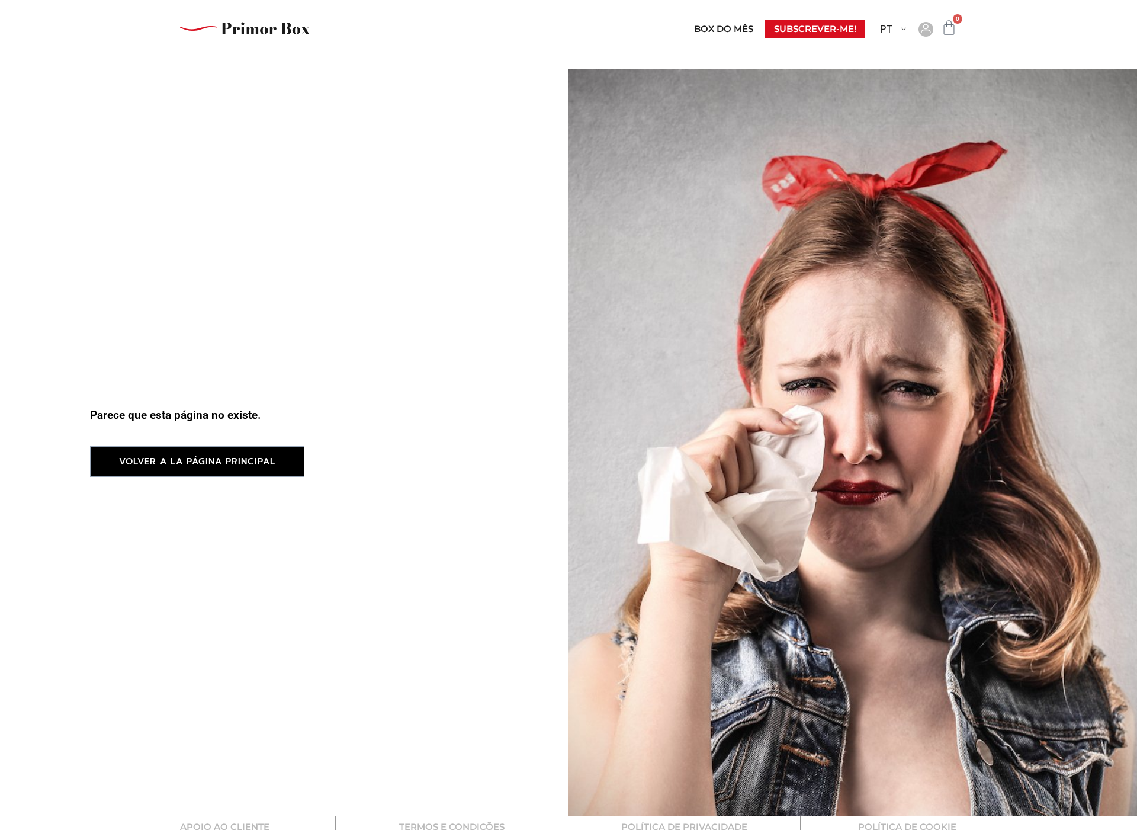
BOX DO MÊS (723, 28)
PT (886, 29)
